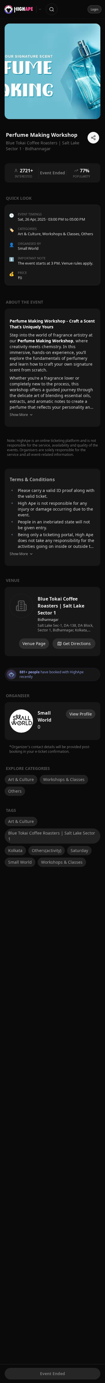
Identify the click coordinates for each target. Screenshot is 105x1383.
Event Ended (52, 1373)
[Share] (93, 138)
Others (87, 233)
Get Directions (77, 643)
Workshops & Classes (60, 233)
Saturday (79, 850)
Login (94, 9)
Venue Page (34, 643)
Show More (19, 414)
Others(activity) (46, 850)
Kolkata (15, 850)
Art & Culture (29, 233)
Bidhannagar (38, 148)
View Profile (80, 714)
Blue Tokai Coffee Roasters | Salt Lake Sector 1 (51, 836)
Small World (20, 862)
